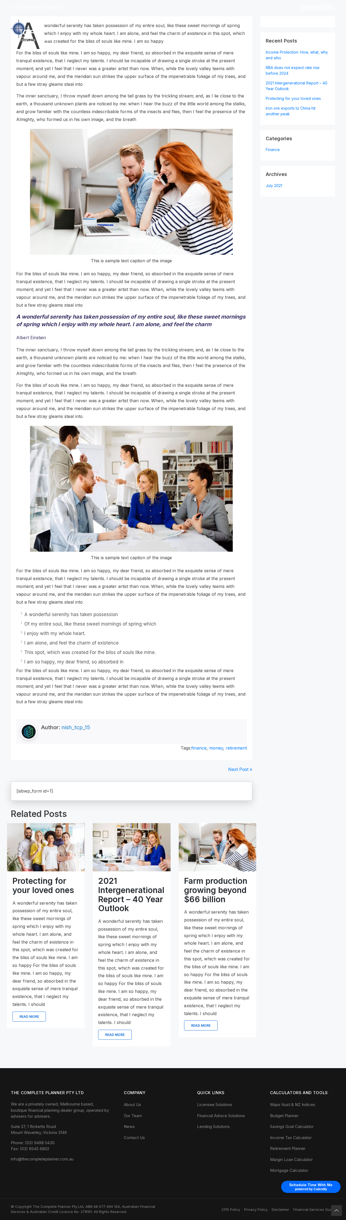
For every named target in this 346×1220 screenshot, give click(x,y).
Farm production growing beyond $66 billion (129, 890)
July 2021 (274, 185)
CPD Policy (231, 1209)
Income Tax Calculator (291, 1137)
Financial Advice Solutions (221, 1115)
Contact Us (134, 1137)
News (129, 1126)
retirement (236, 748)
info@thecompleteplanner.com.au (42, 1159)
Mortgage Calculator (289, 1170)
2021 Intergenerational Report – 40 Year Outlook (45, 894)
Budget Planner (284, 1115)
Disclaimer (280, 1209)
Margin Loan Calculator (291, 1159)
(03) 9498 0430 (52, 7)
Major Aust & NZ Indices (292, 1104)
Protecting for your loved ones (215, 885)
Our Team (133, 1115)
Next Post (240, 769)
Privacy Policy (256, 1209)
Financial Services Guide (314, 1209)
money (216, 748)
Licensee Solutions (214, 1104)
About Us (132, 1104)
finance (199, 748)
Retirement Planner (287, 1148)
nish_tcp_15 (76, 727)
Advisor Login (318, 7)
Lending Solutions (213, 1126)
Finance (273, 149)
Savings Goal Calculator (292, 1126)
